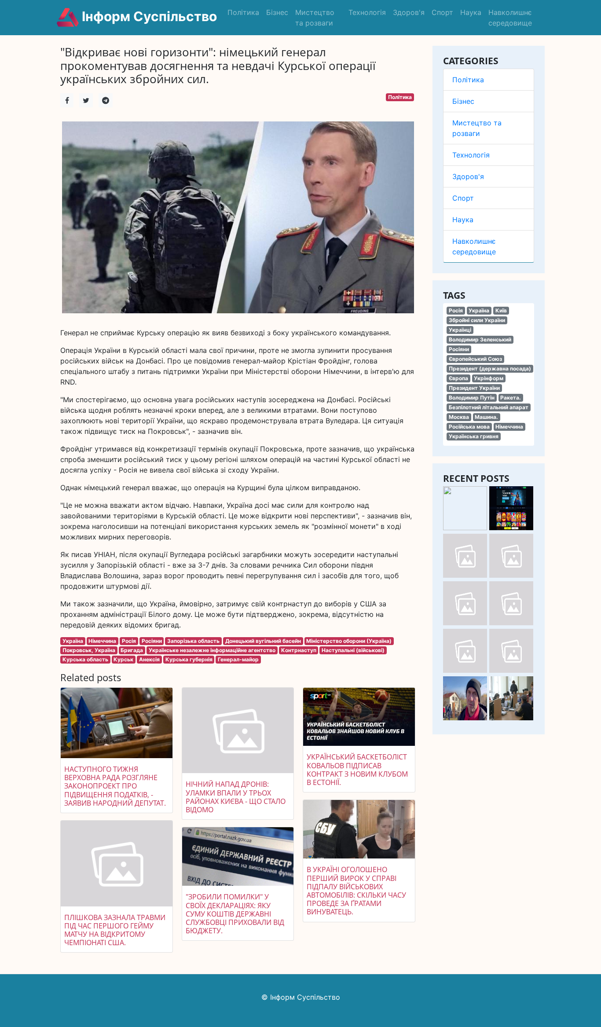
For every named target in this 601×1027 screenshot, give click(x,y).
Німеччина (509, 426)
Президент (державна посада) (490, 368)
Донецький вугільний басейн (263, 641)
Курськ (123, 659)
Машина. (486, 417)
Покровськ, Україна (88, 650)
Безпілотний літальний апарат (488, 407)
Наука (470, 12)
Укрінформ (488, 378)
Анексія (149, 659)
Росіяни (459, 349)
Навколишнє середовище (510, 17)
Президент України (474, 388)
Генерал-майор (238, 659)
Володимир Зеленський (480, 339)
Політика (243, 12)
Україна (479, 310)
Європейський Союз (475, 359)
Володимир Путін (472, 397)
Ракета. (510, 397)
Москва (459, 417)
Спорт (442, 12)
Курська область (85, 659)
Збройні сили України (477, 320)
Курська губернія (189, 659)
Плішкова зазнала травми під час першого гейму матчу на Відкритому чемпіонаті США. (114, 930)
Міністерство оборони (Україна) (349, 641)
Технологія (367, 12)
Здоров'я (409, 12)
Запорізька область (193, 641)
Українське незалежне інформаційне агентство (212, 650)
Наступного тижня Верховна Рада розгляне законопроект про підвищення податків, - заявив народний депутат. (115, 786)
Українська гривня (473, 436)
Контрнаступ (298, 650)
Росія (456, 310)
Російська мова (469, 426)
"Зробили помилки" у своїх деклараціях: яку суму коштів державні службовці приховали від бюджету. (235, 913)
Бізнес (277, 12)
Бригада (132, 650)
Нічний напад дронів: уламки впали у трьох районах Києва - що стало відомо (236, 796)
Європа (458, 378)
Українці (460, 329)
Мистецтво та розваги (314, 17)
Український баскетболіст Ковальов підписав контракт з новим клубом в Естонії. (357, 769)
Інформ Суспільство (148, 16)
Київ (501, 310)
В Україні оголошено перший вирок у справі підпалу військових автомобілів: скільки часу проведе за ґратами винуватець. (356, 891)
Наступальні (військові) (353, 650)
